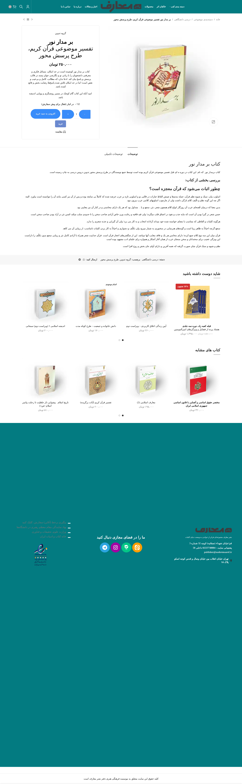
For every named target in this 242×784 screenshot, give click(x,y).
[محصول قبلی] (32, 20)
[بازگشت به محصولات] (28, 20)
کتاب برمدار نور (212, 172)
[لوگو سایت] (121, 6)
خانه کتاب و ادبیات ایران (53, 536)
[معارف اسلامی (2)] (146, 378)
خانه (218, 19)
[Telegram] (105, 547)
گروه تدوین (60, 33)
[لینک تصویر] (40, 554)
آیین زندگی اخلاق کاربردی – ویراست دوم (146, 326)
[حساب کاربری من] (27, 6)
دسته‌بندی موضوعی (203, 19)
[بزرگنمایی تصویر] (213, 122)
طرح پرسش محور (109, 259)
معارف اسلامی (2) (146, 402)
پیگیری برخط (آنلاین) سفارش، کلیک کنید (44, 522)
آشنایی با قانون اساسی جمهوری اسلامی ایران (196, 405)
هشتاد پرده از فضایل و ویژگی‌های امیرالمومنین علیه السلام (196, 329)
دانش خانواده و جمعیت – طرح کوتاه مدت (96, 326)
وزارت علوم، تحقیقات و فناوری (49, 531)
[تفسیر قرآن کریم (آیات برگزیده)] (95, 378)
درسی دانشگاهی (182, 19)
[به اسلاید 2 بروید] (119, 340)
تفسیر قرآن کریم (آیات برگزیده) (95, 402)
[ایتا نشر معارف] (137, 547)
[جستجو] (21, 6)
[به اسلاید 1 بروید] (123, 340)
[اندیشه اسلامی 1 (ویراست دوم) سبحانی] (45, 302)
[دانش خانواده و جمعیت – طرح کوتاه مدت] (95, 302)
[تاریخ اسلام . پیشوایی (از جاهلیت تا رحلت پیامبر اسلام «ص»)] (45, 378)
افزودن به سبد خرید (45, 113)
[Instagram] (116, 547)
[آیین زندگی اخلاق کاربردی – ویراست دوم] (146, 302)
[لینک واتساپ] (84, 259)
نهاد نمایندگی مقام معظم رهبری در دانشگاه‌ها (41, 527)
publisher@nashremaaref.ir (218, 552)
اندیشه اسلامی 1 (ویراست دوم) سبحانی (45, 326)
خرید (60, 124)
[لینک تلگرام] (80, 259)
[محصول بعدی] (24, 20)
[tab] (133, 152)
